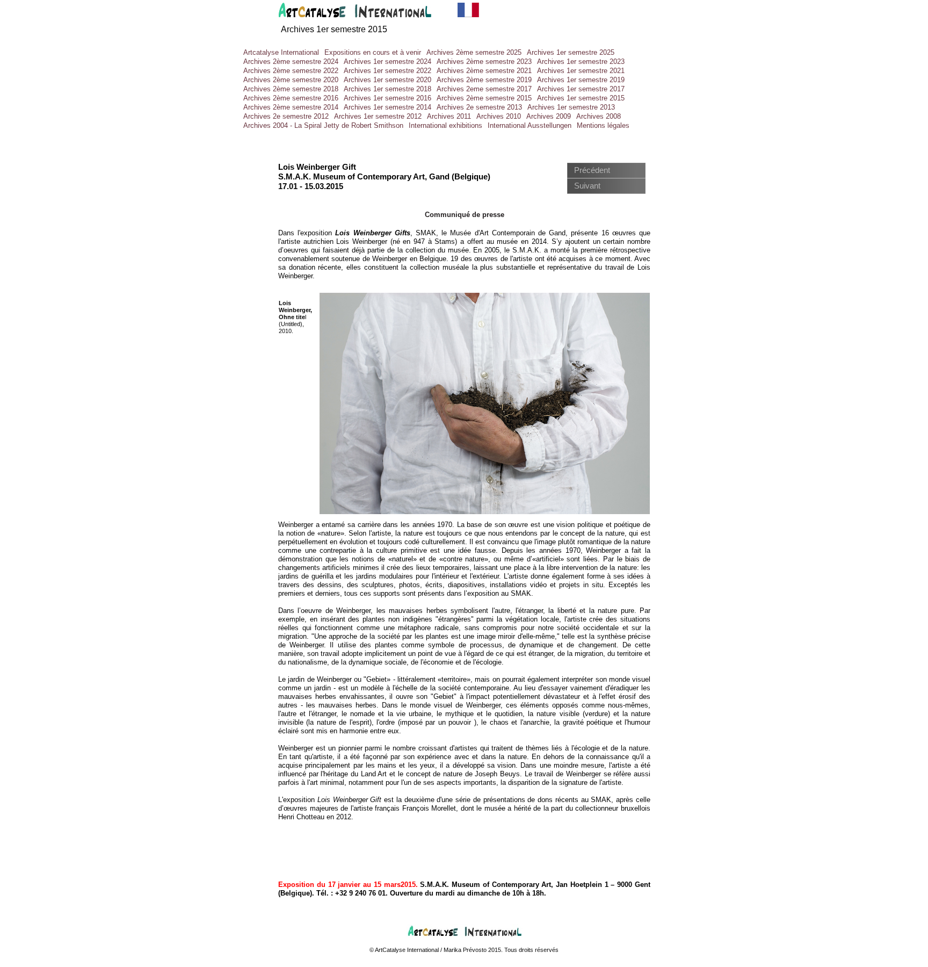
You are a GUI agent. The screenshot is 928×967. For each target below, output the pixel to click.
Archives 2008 (598, 116)
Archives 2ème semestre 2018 (290, 89)
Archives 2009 (548, 116)
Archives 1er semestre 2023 (581, 61)
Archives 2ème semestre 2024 (290, 61)
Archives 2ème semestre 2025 (473, 52)
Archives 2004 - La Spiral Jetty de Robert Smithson (323, 125)
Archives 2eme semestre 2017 (484, 89)
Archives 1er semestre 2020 (387, 80)
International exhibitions (445, 125)
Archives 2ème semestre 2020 (290, 80)
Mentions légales (603, 125)
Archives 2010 (498, 116)
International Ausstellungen (529, 125)
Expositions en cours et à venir (372, 52)
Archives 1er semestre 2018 (387, 89)
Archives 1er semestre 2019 (581, 80)
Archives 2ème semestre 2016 (290, 98)
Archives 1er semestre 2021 (581, 71)
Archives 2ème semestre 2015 (484, 98)
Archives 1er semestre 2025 (570, 52)
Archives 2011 (449, 116)
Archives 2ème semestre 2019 (484, 80)
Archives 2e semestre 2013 (479, 107)
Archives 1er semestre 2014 (387, 107)
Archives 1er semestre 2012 (378, 116)
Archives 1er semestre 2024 (387, 61)
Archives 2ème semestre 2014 (290, 107)
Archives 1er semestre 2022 (387, 71)
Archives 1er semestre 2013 (571, 107)
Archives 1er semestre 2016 (387, 98)
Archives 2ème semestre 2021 (484, 71)
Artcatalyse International (281, 52)
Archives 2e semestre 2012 (286, 116)
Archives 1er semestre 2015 (334, 29)
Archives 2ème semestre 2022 (290, 71)
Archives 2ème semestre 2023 (484, 61)
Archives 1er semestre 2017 (581, 89)
